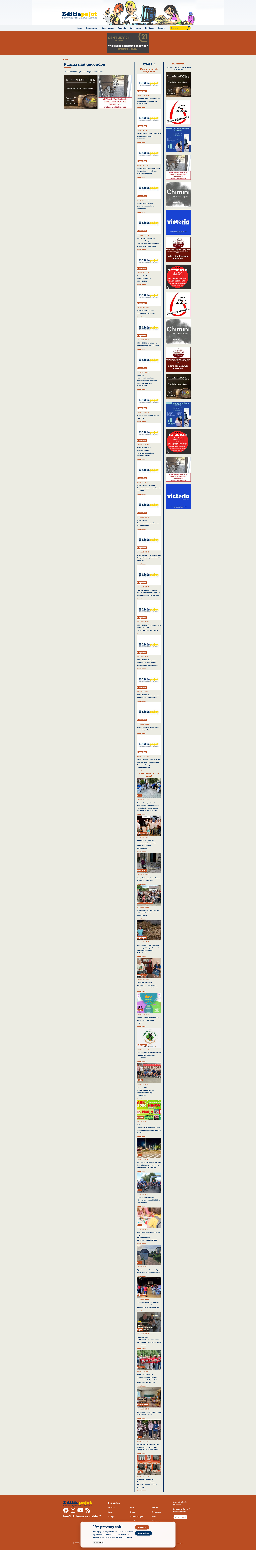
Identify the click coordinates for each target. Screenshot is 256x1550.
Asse (132, 1507)
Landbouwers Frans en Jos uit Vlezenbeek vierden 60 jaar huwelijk (148, 912)
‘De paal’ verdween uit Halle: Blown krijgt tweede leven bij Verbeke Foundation (149, 1165)
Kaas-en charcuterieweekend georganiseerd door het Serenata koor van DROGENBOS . (147, 380)
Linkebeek (156, 1521)
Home (79, 28)
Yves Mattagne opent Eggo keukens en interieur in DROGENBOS (148, 101)
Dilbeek (133, 1512)
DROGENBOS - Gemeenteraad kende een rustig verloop (148, 522)
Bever (110, 1512)
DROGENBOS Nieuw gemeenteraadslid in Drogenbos (145, 206)
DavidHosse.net (176, 1543)
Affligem (111, 1507)
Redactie (122, 28)
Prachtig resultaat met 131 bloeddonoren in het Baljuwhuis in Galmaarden (148, 1304)
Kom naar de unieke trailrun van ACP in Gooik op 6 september (149, 1055)
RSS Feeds (149, 28)
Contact (161, 28)
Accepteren (142, 1527)
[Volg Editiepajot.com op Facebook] (66, 1512)
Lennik (111, 1521)
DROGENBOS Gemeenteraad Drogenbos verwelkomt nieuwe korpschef (148, 171)
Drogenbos (156, 1512)
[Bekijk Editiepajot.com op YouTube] (80, 1512)
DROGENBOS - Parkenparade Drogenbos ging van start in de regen (149, 557)
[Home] (80, 15)
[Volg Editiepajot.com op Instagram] (73, 1512)
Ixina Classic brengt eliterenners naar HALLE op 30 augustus (148, 1200)
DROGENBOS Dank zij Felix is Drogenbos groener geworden (149, 136)
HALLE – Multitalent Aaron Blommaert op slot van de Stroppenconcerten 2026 (148, 1447)
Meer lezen (141, 107)
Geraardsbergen (136, 1516)
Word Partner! (180, 1517)
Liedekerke (134, 1521)
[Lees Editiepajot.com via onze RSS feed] (87, 1512)
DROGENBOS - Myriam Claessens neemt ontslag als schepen (149, 488)
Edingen (111, 1516)
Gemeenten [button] (91, 28)
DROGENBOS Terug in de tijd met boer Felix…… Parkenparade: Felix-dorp (149, 627)
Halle (154, 1516)
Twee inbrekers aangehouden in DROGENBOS (144, 278)
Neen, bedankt (143, 1533)
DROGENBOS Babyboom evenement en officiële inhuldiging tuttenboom (147, 662)
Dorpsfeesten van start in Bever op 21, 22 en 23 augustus (148, 1020)
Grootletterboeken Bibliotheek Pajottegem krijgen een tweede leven (147, 985)
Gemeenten (114, 1503)
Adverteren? (135, 28)
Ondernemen (108, 28)
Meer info (98, 1542)
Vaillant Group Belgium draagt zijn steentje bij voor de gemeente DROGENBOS (148, 592)
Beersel (155, 1507)
